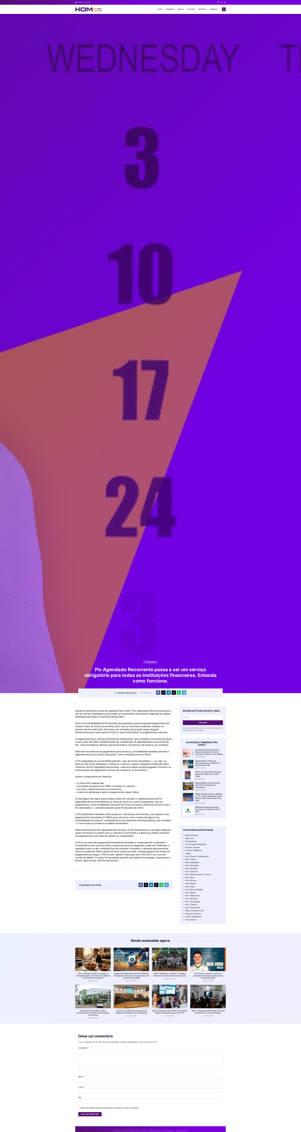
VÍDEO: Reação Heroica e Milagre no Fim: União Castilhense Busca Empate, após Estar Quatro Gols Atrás (208, 797)
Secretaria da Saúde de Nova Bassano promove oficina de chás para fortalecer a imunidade (209, 752)
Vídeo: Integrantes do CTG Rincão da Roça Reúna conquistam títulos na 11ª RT (169, 1012)
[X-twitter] (221, 2)
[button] (224, 9)
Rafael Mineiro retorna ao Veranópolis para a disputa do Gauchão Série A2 (207, 763)
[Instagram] (225, 2)
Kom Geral (152, 662)
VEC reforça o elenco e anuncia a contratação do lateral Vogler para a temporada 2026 (208, 975)
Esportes (202, 9)
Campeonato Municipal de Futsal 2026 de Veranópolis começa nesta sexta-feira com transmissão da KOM (131, 975)
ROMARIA (213, 9)
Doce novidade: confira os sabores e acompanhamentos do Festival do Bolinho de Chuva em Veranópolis (93, 975)
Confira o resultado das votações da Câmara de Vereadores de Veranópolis (131, 1012)
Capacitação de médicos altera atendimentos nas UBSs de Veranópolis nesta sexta (93, 1013)
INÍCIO (160, 9)
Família (181, 9)
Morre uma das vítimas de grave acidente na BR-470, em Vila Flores (208, 774)
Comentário (83, 1048)
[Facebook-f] (218, 2)
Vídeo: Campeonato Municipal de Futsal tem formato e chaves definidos (208, 1012)
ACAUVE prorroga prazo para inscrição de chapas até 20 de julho (207, 809)
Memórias (170, 9)
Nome (81, 1077)
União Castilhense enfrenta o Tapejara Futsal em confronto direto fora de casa (169, 974)
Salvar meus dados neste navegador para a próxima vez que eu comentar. (109, 1108)
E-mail (81, 1087)
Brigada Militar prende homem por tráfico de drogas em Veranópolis (207, 785)
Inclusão (191, 9)
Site (79, 1097)
